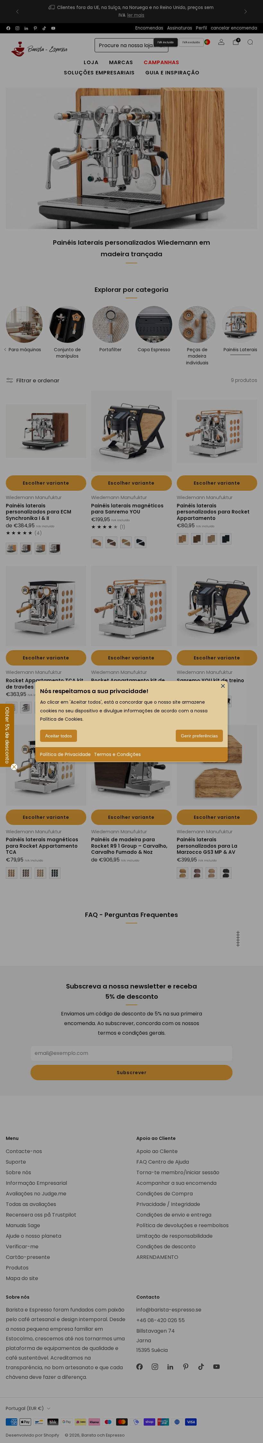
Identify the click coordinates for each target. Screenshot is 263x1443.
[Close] (223, 686)
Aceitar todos (58, 735)
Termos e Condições (117, 754)
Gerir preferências (199, 735)
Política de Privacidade (65, 754)
